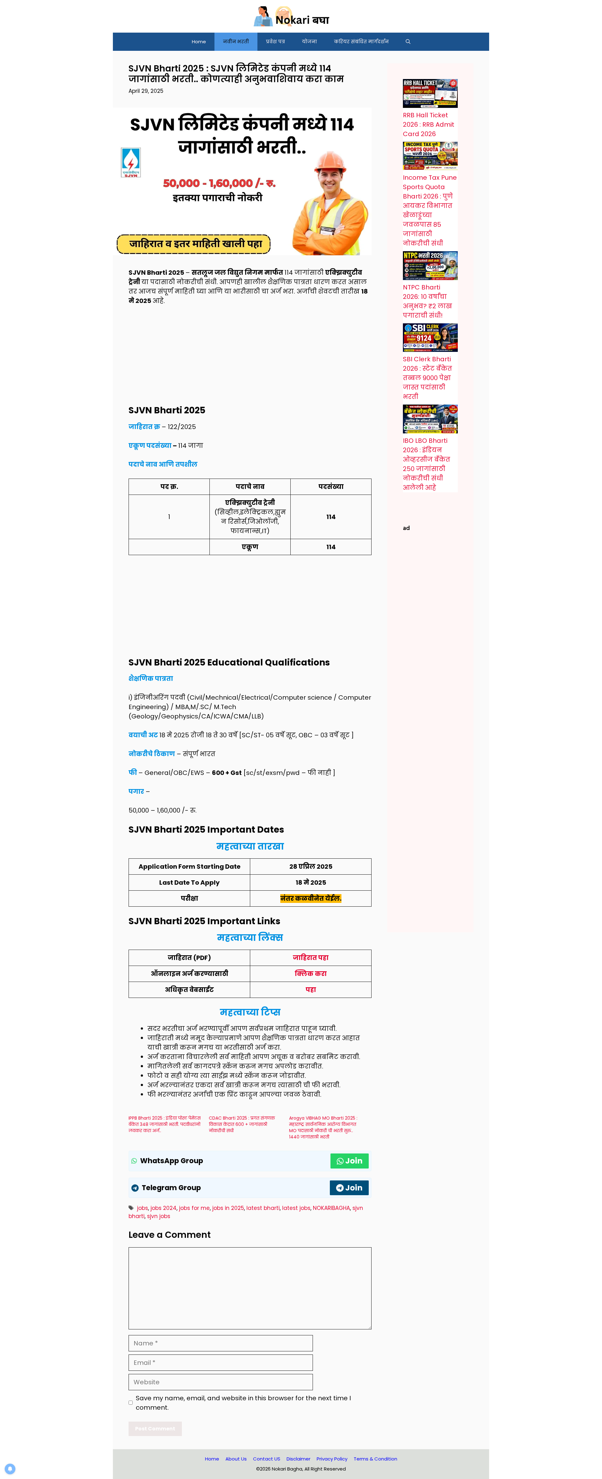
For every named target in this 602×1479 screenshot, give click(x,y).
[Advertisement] (250, 359)
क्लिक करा (311, 973)
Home (199, 41)
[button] (408, 42)
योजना (309, 41)
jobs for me (194, 1208)
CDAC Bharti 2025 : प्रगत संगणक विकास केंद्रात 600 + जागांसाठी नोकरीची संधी (242, 1124)
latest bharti (263, 1208)
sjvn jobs (158, 1216)
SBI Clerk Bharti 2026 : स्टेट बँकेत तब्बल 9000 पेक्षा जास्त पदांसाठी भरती (427, 378)
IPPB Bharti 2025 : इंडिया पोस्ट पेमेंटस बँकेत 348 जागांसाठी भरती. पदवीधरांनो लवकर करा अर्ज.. (165, 1124)
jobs (142, 1208)
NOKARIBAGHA (331, 1208)
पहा (311, 989)
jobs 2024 (163, 1208)
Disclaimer (298, 1458)
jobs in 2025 (228, 1208)
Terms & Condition (375, 1458)
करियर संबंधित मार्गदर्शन (361, 41)
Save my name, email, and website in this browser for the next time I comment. (243, 1403)
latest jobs (296, 1208)
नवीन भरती (236, 41)
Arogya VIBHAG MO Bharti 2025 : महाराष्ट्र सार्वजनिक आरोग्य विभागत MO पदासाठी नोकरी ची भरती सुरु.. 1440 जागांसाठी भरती (323, 1127)
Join (353, 1160)
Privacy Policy (332, 1458)
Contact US (266, 1458)
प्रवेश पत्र (275, 41)
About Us (236, 1458)
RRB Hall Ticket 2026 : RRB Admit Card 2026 (428, 124)
